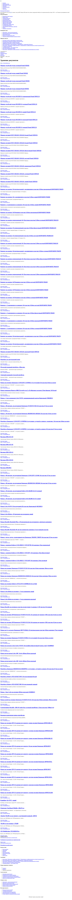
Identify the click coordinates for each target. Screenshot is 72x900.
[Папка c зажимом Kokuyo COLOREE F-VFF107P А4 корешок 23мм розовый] (5, 558)
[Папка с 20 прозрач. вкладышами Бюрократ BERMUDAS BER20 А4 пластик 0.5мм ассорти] (5, 411)
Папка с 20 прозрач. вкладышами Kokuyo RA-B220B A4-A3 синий (20, 498)
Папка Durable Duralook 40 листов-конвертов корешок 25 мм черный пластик (24, 529)
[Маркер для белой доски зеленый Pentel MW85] (5, 63)
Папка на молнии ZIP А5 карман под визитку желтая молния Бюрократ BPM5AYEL (26, 777)
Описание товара (3, 69)
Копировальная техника (7, 21)
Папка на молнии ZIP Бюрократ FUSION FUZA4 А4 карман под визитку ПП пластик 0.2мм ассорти (31, 622)
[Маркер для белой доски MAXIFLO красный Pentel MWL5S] (5, 117)
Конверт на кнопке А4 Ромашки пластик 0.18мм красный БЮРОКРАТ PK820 (24, 290)
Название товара (3, 53)
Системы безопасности (7, 25)
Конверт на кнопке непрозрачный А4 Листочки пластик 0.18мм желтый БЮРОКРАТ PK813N (29, 243)
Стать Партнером (6, 7)
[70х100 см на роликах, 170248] (5, 821)
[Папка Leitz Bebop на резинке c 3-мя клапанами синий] (5, 589)
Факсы (4, 27)
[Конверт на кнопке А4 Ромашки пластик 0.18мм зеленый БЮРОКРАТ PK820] (5, 295)
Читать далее (2, 842)
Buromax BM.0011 (5, 467)
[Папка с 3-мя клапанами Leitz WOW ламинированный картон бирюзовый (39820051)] (5, 395)
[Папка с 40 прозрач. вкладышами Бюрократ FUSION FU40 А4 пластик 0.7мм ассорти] (5, 403)
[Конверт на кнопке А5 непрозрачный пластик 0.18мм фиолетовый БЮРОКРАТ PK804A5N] (5, 225)
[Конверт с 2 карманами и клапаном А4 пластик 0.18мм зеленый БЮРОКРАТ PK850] (5, 326)
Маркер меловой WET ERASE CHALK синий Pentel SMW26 (18, 181)
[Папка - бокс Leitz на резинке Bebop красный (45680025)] (5, 689)
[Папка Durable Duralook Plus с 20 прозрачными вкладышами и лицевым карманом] (5, 519)
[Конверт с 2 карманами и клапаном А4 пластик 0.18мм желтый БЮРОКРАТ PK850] (5, 302)
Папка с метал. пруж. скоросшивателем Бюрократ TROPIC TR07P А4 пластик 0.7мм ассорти (28, 537)
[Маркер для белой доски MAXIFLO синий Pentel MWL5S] (5, 109)
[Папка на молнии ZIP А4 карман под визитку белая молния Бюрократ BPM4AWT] (5, 743)
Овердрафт (5, 850)
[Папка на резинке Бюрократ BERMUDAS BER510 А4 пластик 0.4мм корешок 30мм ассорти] (5, 573)
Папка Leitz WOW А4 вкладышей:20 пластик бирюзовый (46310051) (21, 506)
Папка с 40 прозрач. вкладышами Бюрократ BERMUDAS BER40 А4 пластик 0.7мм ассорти (28, 483)
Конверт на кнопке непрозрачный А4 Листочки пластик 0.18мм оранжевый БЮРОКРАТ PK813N (30, 274)
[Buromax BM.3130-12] (5, 449)
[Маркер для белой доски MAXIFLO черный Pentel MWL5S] (5, 124)
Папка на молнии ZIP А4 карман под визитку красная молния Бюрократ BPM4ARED (26, 754)
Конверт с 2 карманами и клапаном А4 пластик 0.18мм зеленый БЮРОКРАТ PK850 (26, 328)
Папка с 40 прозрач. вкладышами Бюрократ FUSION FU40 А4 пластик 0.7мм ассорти (26, 406)
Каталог (4, 854)
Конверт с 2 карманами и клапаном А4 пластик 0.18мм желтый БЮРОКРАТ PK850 (26, 305)
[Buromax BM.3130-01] (5, 457)
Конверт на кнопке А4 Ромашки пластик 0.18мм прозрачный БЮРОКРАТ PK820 (25, 212)
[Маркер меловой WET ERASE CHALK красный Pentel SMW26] (5, 349)
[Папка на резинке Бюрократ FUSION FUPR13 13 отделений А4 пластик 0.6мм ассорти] (5, 635)
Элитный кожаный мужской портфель (12, 375)
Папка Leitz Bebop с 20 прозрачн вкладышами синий (16, 514)
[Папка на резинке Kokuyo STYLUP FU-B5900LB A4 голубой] (5, 581)
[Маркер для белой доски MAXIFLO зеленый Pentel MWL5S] (5, 101)
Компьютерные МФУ (7, 20)
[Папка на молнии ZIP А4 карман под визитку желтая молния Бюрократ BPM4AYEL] (5, 759)
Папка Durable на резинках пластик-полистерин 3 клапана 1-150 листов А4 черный (26, 607)
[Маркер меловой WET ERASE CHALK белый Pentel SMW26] (5, 140)
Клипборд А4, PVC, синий (8, 800)
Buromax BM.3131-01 (6, 444)
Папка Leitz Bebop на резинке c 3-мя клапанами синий (17, 591)
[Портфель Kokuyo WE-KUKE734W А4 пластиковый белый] (5, 674)
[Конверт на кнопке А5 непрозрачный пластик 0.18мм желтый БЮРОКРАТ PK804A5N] (5, 233)
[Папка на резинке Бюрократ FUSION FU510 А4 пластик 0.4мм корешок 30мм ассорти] (5, 565)
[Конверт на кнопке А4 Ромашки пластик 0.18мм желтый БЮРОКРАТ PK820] (5, 279)
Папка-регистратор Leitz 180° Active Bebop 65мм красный (18, 661)
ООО (11, 12)
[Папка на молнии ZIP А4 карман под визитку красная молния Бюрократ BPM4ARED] (5, 751)
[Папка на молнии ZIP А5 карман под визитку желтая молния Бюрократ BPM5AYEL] (5, 774)
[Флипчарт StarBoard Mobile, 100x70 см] (5, 805)
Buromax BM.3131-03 (6, 437)
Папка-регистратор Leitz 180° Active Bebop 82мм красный (18, 653)
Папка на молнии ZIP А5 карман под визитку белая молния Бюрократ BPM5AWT (25, 769)
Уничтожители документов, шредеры (10, 26)
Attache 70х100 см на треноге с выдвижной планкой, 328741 (18, 816)
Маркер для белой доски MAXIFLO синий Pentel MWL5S (18, 112)
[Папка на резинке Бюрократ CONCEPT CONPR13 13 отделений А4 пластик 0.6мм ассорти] (5, 380)
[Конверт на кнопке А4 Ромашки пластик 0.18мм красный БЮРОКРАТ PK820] (5, 287)
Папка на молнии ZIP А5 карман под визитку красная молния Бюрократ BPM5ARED (26, 785)
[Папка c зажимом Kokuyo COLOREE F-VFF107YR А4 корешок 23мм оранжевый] (5, 542)
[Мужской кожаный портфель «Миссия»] (5, 364)
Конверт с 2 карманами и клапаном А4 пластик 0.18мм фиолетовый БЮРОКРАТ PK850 (27, 313)
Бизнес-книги (5, 17)
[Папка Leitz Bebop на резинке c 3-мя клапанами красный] (5, 596)
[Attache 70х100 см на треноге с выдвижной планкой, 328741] (5, 813)
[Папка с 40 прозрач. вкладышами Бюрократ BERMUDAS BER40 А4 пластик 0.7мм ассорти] (5, 480)
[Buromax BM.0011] (5, 465)
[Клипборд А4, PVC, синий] (5, 797)
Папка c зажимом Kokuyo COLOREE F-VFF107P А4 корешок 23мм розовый (23, 560)
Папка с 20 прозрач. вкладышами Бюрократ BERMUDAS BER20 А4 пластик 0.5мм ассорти (28, 413)
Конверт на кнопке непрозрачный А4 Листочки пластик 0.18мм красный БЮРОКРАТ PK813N (29, 266)
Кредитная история (6, 853)
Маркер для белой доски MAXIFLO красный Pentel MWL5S (18, 119)
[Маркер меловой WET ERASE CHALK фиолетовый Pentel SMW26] (5, 148)
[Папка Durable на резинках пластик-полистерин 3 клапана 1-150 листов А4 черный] (5, 604)
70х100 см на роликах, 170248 (9, 823)
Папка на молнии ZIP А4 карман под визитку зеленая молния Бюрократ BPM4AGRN (26, 730)
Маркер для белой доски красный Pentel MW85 (15, 81)
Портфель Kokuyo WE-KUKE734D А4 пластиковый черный (18, 684)
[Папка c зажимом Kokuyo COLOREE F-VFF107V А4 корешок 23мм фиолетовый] (5, 550)
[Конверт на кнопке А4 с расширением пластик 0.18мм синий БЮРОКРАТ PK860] (5, 194)
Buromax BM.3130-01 (6, 460)
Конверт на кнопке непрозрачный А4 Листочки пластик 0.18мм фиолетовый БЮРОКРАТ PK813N (30, 259)
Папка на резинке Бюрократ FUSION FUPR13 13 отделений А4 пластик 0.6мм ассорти (26, 638)
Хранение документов (7, 28)
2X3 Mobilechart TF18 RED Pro (9, 831)
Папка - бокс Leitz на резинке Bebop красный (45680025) (17, 692)
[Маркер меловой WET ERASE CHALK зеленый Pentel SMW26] (5, 171)
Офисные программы (7, 23)
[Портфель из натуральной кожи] (5, 357)
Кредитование (5, 849)
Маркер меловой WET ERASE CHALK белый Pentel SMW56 (18, 135)
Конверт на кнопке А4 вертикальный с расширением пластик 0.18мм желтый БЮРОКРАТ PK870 (30, 336)
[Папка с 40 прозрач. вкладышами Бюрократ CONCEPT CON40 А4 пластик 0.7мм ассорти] (5, 473)
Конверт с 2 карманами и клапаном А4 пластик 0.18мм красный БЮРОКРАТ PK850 (26, 321)
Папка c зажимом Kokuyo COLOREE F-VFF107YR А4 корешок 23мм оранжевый (25, 545)
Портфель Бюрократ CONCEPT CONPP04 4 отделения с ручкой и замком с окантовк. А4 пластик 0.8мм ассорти (34, 421)
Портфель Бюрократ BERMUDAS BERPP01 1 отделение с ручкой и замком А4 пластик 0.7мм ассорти (31, 669)
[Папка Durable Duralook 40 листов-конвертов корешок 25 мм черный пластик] (5, 527)
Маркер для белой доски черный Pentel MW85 (14, 88)
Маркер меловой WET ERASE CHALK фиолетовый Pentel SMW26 (20, 150)
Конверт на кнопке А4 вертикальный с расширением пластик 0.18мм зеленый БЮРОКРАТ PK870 (30, 251)
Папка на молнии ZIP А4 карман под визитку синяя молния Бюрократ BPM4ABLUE (26, 738)
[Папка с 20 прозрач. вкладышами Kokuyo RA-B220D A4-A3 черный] (5, 488)
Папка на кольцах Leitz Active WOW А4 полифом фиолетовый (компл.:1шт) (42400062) (27, 645)
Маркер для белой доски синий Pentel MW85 (14, 73)
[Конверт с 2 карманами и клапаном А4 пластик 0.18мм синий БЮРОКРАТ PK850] (5, 202)
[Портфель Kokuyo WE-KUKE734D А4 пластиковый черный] (5, 681)
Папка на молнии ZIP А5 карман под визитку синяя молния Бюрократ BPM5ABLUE (26, 723)
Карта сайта (5, 855)
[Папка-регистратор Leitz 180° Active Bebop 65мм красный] (5, 658)
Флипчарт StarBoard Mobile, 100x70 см (12, 808)
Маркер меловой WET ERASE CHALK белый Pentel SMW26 (18, 143)
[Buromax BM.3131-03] (5, 434)
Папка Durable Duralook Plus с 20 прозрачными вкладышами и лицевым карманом (26, 522)
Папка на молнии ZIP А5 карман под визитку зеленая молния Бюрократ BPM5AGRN (26, 792)
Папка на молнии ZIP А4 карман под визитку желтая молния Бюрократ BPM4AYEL (26, 761)
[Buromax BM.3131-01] (5, 442)
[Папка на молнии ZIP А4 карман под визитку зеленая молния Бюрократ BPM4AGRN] (5, 728)
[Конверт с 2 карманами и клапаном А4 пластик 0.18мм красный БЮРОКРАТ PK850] (5, 318)
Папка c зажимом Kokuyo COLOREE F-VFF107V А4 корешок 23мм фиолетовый (25, 553)
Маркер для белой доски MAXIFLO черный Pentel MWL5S (18, 127)
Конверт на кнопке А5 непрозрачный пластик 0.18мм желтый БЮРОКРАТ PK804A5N (26, 235)
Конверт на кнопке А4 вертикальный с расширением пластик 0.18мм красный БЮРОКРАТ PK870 (30, 344)
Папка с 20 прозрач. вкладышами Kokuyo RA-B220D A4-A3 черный (21, 491)
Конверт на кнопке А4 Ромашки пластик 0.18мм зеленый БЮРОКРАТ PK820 (24, 297)
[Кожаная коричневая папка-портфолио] (5, 712)
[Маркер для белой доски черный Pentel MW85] (5, 86)
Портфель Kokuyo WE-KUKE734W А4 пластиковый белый (18, 676)
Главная (4, 2)
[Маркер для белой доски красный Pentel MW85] (5, 78)
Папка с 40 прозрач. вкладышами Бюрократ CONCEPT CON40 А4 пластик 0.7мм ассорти (28, 475)
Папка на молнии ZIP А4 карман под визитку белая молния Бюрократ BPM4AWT (25, 746)
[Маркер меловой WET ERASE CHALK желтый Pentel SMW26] (5, 155)
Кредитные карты (6, 852)
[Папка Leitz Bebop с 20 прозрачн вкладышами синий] (5, 511)
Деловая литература (6, 18)
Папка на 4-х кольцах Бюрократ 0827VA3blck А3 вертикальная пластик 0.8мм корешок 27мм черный (31, 630)
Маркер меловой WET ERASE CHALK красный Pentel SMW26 (19, 351)
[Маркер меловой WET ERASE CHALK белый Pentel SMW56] (5, 132)
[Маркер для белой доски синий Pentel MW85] (5, 70)
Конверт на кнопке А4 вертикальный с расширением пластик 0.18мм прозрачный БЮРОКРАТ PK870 (31, 189)
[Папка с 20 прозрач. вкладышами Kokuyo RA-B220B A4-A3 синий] (5, 496)
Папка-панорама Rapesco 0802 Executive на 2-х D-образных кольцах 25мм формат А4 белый (28, 390)
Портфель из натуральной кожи (10, 359)
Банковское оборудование (8, 16)
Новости (4, 8)
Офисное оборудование (7, 22)
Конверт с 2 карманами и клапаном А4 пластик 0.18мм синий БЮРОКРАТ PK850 (25, 204)
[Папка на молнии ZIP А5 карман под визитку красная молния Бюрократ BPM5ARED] (5, 782)
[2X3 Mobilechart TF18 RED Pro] (5, 828)
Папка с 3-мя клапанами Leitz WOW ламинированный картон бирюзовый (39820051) (26, 398)
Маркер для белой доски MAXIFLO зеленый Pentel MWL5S (18, 104)
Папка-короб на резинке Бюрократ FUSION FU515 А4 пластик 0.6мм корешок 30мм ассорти (28, 699)
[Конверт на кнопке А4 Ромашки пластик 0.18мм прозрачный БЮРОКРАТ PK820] (5, 210)
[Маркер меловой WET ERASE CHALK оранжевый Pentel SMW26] (5, 163)
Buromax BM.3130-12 (6, 452)
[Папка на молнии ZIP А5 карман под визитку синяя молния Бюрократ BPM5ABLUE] (5, 720)
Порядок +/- (2, 52)
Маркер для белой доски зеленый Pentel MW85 (14, 65)
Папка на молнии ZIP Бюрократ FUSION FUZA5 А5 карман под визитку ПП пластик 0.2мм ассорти (31, 614)
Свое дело (5, 9)
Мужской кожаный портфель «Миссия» (12, 367)
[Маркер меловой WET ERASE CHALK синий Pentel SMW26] (5, 179)
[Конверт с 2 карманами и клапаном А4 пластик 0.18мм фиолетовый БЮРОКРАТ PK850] (5, 310)
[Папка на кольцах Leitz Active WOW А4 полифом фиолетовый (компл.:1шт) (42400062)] (5, 643)
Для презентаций (6, 19)
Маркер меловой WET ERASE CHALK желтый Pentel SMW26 (19, 158)
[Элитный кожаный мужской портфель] (5, 372)
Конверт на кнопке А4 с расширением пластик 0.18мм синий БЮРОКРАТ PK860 (25, 197)
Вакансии (4, 6)
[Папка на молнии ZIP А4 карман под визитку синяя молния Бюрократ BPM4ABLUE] (5, 736)
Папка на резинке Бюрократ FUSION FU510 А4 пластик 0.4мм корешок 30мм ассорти (26, 568)
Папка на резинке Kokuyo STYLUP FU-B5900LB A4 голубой (18, 583)
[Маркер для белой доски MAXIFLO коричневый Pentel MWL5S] (5, 94)
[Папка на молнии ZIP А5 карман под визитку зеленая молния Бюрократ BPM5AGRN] (5, 790)
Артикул (2, 54)
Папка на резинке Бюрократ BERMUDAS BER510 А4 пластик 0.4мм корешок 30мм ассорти (28, 576)
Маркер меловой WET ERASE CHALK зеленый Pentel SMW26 (19, 174)
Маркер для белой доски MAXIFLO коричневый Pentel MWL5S (20, 96)
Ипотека (4, 851)
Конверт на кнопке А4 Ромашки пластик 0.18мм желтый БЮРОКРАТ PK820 (24, 282)
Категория (2, 55)
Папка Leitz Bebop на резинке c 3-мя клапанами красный (18, 599)
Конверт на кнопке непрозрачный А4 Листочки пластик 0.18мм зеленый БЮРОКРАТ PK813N (29, 220)
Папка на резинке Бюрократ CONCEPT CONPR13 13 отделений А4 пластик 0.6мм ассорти (28, 382)
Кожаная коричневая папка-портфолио (12, 715)
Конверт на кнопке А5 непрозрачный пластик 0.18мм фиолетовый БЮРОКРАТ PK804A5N (28, 228)
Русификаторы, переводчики (8, 24)
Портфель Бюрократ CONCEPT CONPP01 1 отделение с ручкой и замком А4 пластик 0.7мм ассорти (31, 429)
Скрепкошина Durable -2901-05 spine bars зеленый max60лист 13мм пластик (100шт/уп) (27, 707)
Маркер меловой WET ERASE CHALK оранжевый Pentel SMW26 (20, 166)
